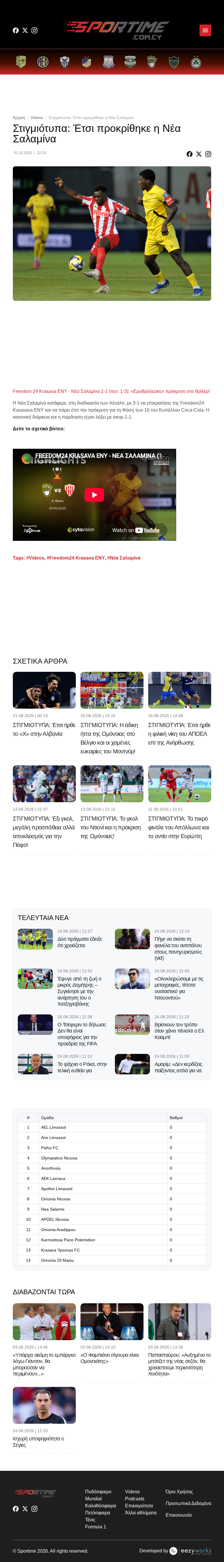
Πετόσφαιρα (97, 1512)
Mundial (93, 1498)
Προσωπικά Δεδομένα (188, 1503)
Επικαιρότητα (139, 1505)
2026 (42, 1551)
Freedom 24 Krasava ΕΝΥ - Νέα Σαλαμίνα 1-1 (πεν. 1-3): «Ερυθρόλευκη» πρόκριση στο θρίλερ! (111, 391)
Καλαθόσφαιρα (100, 1505)
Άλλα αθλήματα (140, 1512)
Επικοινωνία (178, 1515)
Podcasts (134, 1498)
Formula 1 (95, 1526)
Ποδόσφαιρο (98, 1491)
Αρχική (19, 117)
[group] (21, 62)
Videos (37, 117)
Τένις (90, 1519)
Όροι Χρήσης (179, 1491)
